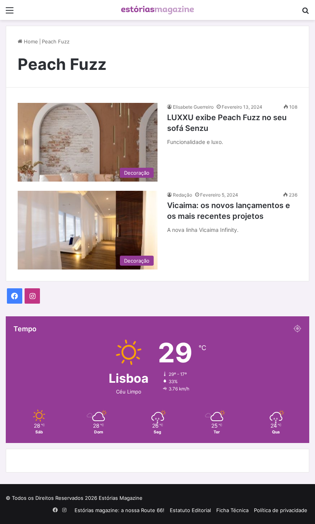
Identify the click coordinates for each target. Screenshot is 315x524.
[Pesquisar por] (305, 12)
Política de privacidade (280, 510)
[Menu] (9, 12)
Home (30, 41)
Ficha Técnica (232, 510)
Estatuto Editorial (190, 510)
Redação (182, 195)
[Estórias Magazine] (157, 10)
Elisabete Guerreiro (193, 107)
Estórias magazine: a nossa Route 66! (119, 510)
